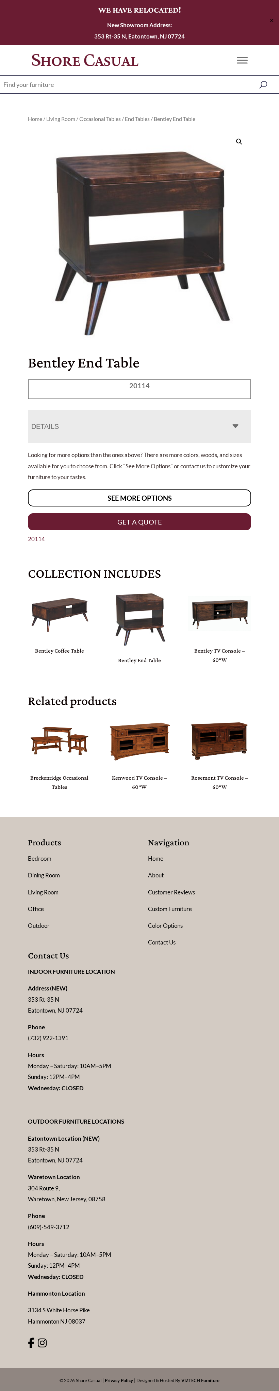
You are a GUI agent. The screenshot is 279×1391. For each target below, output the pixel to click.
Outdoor (39, 925)
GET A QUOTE (139, 522)
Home (35, 119)
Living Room (60, 119)
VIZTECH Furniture (200, 1380)
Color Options (165, 925)
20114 (36, 539)
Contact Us (162, 942)
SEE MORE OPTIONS (140, 498)
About (156, 875)
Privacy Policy (119, 1380)
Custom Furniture (170, 908)
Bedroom (39, 858)
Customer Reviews (171, 892)
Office (36, 908)
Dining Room (44, 875)
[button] (239, 142)
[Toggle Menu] (242, 60)
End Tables (137, 119)
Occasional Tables (100, 119)
